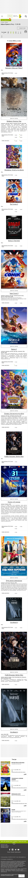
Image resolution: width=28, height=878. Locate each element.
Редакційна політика (9, 875)
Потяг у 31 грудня (14, 502)
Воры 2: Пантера (14, 241)
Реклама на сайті (4, 844)
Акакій (13, 809)
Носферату (14, 622)
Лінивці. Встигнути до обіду (14, 413)
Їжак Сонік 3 (14, 293)
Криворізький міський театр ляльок (18, 772)
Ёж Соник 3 (14, 204)
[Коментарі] (25, 774)
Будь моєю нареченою (14, 580)
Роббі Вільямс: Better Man (14, 675)
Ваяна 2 (14, 349)
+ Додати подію (22, 28)
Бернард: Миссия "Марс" (14, 68)
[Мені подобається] (24, 774)
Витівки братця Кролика (18, 762)
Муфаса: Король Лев (14, 121)
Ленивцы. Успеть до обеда (14, 170)
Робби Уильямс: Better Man (14, 456)
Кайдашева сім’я (16, 794)
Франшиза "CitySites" (5, 846)
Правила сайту (14, 874)
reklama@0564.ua (22, 857)
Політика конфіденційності (6, 874)
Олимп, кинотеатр (5, 140)
